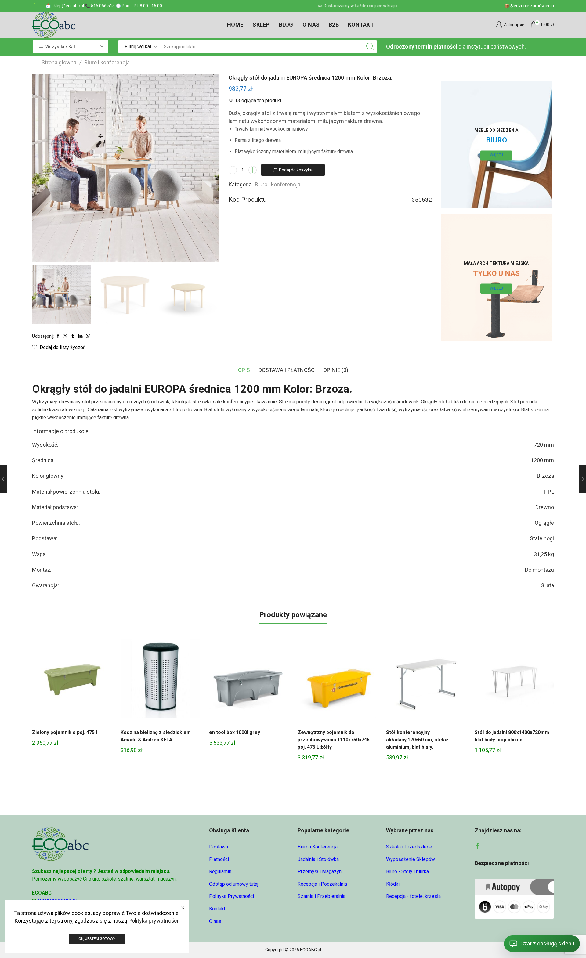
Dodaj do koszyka (296, 169)
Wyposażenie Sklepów (410, 859)
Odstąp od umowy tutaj (233, 884)
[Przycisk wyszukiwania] (370, 46)
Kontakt (361, 24)
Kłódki (393, 884)
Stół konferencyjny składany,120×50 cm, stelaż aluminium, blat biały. (417, 739)
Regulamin (220, 871)
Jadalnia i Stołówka (318, 859)
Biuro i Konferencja (318, 847)
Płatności (219, 859)
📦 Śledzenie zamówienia (529, 5)
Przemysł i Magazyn (320, 871)
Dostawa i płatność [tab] (287, 370)
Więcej (496, 155)
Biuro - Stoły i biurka (407, 871)
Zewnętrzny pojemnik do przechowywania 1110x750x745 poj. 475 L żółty (334, 739)
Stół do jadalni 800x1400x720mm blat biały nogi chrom (512, 736)
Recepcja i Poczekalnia (322, 884)
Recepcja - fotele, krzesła (413, 896)
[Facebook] (34, 5)
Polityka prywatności (153, 920)
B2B (334, 24)
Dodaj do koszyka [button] (71, 680)
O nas (311, 24)
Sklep (260, 24)
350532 (422, 199)
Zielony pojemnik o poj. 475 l (64, 732)
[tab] (244, 370)
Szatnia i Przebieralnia (321, 896)
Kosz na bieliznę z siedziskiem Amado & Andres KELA (156, 736)
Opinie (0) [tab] (335, 370)
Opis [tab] (244, 370)
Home (235, 24)
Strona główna (59, 62)
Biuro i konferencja (107, 62)
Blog (286, 24)
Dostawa (218, 847)
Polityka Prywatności (231, 896)
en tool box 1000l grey (234, 732)
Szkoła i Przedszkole (409, 847)
